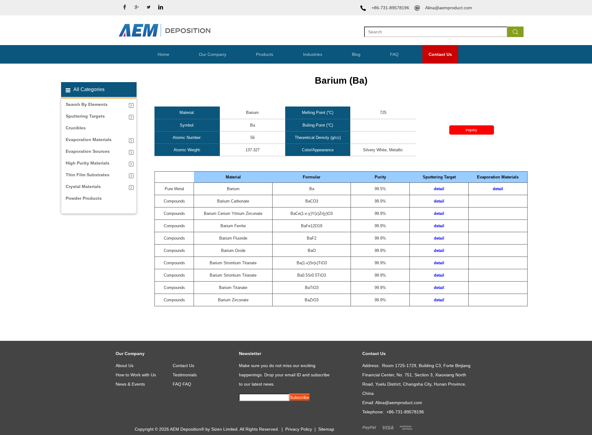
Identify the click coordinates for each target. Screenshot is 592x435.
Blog (356, 54)
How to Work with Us (136, 374)
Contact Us (440, 54)
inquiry (471, 130)
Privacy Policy (298, 429)
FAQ (394, 54)
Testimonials (185, 374)
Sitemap (326, 429)
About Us (125, 365)
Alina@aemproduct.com (448, 7)
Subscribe (299, 397)
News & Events (130, 384)
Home (163, 54)
